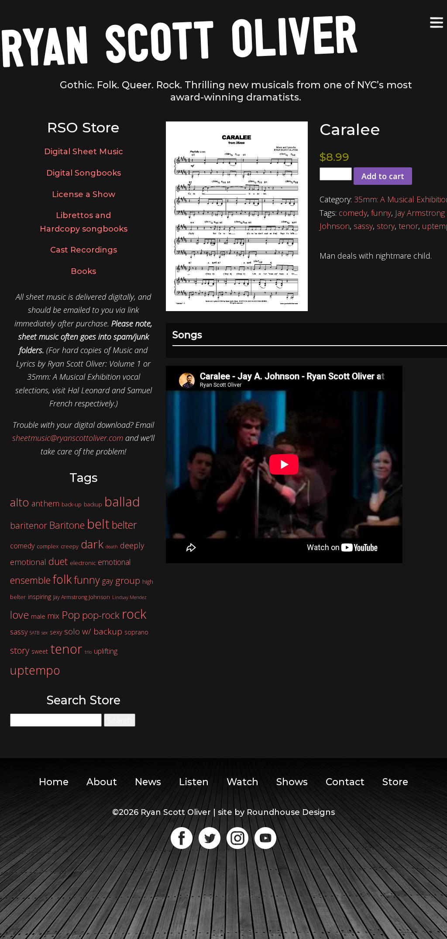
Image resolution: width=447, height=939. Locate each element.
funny (381, 213)
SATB (34, 633)
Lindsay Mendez (129, 597)
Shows (292, 781)
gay (107, 580)
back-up (72, 504)
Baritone (67, 525)
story (386, 226)
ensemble (30, 580)
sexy (56, 632)
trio (88, 652)
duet (58, 561)
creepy (70, 546)
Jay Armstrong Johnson (81, 597)
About (101, 781)
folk (62, 579)
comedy (353, 213)
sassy (363, 226)
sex (44, 633)
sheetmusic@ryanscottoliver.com (67, 438)
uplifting (105, 651)
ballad (122, 501)
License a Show (83, 194)
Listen (194, 781)
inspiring (39, 597)
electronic (83, 563)
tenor (408, 226)
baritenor (28, 525)
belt (98, 523)
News (148, 781)
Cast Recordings (83, 250)
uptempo (35, 670)
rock (134, 613)
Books (83, 271)
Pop (71, 614)
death (112, 547)
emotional (114, 562)
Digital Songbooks (83, 173)
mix (53, 615)
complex (47, 546)
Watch (242, 781)
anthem (45, 503)
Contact (345, 781)
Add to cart (382, 176)
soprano (136, 632)
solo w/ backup (93, 631)
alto (19, 502)
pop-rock (101, 615)
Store (395, 781)
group (127, 580)
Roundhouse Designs (291, 812)
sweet (39, 651)
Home (54, 781)
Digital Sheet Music (83, 151)
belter (124, 525)
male (38, 616)
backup (93, 504)
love (19, 615)
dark (92, 544)
